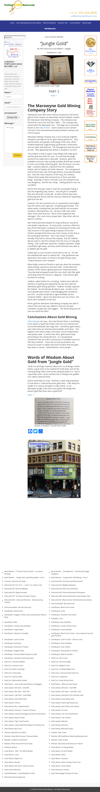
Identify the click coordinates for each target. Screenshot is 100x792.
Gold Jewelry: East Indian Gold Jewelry (65, 706)
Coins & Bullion (75, 23)
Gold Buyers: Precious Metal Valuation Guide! (20, 654)
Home (12, 23)
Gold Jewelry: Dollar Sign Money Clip (64, 703)
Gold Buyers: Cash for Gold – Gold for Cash (66, 639)
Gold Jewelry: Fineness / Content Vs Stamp (20, 710)
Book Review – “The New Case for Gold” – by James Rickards (23, 572)
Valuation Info (63, 23)
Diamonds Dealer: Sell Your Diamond (17, 607)
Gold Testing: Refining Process (62, 729)
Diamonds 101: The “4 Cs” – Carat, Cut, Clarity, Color (23, 585)
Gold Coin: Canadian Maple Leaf (63, 669)
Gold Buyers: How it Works (60, 647)
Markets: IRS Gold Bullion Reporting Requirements (69, 736)
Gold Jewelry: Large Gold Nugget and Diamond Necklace (24, 714)
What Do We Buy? (49, 23)
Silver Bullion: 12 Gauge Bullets (62, 747)
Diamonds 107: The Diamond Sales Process (20, 596)
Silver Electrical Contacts (60, 770)
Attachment (10, 113)
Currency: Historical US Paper (15, 581)
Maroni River (44, 127)
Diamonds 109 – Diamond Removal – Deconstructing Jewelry (23, 601)
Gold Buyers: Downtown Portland (16, 647)
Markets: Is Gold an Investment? (16, 740)
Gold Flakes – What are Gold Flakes (64, 684)
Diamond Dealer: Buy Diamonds (62, 604)
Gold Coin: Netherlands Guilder (15, 680)
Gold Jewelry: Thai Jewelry (61, 718)
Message (9, 123)
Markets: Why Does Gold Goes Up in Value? (67, 744)
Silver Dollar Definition (12, 770)
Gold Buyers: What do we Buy (62, 654)
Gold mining (33, 321)
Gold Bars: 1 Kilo (57, 619)
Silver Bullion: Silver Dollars (61, 766)
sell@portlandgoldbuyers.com (84, 16)
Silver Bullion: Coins (11, 755)
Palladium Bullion (10, 747)
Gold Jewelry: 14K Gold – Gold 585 (63, 688)
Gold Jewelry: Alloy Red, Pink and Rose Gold (67, 695)
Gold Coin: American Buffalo (14, 662)
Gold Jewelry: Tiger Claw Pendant (16, 721)
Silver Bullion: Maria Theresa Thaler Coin (66, 762)
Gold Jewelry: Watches (59, 721)
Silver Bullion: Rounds (12, 762)
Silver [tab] (12, 44)
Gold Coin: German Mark (13, 677)
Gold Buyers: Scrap (58, 611)
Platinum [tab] (18, 44)
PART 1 (54, 95)
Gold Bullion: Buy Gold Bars (61, 622)
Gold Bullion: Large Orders (13, 630)
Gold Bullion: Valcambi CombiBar (16, 633)
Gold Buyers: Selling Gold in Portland (64, 651)
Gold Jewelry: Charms (12, 703)
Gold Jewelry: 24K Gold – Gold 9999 (17, 695)
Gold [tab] (7, 44)
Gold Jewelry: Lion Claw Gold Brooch (64, 714)
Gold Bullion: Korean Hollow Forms (63, 626)
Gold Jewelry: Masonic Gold (14, 718)
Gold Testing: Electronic (59, 725)
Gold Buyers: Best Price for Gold (62, 607)
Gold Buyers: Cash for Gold (14, 639)
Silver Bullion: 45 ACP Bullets (62, 751)
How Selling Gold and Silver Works (28, 23)
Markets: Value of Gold (59, 740)
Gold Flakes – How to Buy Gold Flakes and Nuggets (23, 684)
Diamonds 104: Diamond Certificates (64, 589)
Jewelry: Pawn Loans (59, 732)
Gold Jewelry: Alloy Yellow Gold (62, 699)
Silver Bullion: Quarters (59, 758)
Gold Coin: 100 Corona (59, 658)
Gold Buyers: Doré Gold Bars (61, 643)
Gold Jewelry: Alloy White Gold (15, 699)
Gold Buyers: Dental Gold (13, 611)
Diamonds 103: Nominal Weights (16, 589)
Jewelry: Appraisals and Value (15, 732)
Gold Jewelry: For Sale (59, 710)
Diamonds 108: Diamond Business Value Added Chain (70, 596)
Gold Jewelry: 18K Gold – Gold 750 (17, 692)
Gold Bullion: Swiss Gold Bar (61, 630)
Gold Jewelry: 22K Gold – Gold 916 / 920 (66, 692)
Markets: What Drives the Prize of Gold (18, 744)
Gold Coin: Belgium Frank (60, 666)
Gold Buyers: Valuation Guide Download (18, 658)
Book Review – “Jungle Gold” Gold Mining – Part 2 (69, 578)
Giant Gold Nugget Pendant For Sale (64, 773)
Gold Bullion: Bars (10, 622)
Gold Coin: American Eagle (61, 662)
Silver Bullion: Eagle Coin (13, 758)
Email (7, 102)
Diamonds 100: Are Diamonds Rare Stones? (67, 581)
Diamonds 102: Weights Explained (63, 585)
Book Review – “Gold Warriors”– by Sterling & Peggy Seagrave (70, 572)
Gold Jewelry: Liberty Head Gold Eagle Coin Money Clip (24, 725)
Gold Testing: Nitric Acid (13, 729)
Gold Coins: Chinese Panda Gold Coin (65, 673)
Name (8, 92)
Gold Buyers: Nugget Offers (14, 651)
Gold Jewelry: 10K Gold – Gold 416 (16, 688)
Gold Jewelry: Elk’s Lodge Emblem (16, 706)
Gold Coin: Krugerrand (59, 677)
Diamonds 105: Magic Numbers (15, 592)
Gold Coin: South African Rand (62, 680)
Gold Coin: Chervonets (12, 673)
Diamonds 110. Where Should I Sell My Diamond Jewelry (71, 600)
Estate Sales (86, 23)
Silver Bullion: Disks (58, 755)
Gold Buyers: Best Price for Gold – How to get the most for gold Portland (72, 634)
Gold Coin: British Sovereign (14, 669)
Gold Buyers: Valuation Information (63, 615)
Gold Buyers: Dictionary (12, 643)
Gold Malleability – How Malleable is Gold (19, 773)
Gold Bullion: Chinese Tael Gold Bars (17, 626)
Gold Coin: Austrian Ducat (13, 666)
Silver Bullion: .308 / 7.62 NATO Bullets (18, 751)
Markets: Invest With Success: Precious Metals (21, 736)
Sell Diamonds (50, 29)
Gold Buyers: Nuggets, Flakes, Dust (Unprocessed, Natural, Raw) (25, 616)
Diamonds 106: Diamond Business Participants (68, 592)
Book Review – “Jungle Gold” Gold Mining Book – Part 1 (24, 578)
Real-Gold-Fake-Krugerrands (14, 777)
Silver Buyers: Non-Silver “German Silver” (19, 766)
